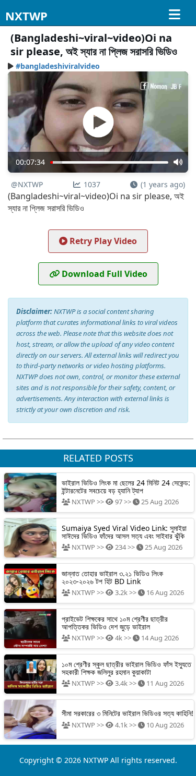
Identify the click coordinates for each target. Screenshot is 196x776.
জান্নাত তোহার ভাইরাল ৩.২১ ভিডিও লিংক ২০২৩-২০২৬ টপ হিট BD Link (112, 577)
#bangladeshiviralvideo (58, 66)
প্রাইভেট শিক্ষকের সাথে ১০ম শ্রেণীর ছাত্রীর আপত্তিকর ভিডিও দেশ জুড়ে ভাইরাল (115, 623)
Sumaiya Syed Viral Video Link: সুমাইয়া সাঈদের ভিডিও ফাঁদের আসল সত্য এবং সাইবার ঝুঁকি (124, 532)
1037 (92, 184)
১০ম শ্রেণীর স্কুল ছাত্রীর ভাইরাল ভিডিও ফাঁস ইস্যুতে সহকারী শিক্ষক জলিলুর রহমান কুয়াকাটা (126, 668)
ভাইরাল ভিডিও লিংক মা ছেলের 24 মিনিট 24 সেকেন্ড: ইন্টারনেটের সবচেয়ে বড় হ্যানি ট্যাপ (126, 486)
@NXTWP (27, 184)
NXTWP (26, 15)
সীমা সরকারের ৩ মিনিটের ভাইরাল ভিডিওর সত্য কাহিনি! (127, 713)
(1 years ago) (163, 184)
